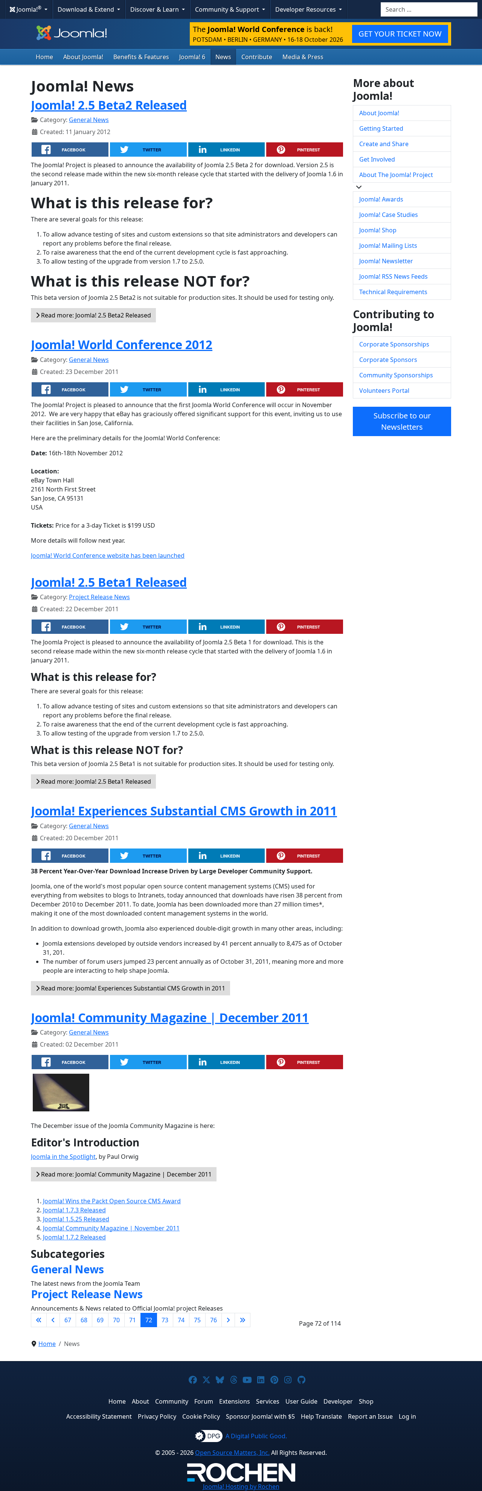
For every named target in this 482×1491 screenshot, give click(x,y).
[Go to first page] (39, 1320)
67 (67, 1320)
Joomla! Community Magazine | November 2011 (111, 1228)
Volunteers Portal (384, 390)
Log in (407, 1416)
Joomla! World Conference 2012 (121, 344)
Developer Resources (306, 9)
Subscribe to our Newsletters (402, 421)
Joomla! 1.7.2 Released (74, 1237)
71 (132, 1320)
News (223, 57)
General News (89, 120)
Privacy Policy (157, 1416)
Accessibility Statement (99, 1416)
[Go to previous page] (53, 1320)
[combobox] (429, 9)
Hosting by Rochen (241, 1486)
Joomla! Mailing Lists (388, 245)
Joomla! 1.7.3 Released (74, 1210)
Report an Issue (370, 1416)
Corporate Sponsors (388, 360)
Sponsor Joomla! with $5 (260, 1416)
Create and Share (384, 144)
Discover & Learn (155, 9)
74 (181, 1320)
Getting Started (381, 128)
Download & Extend (87, 9)
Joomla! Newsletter (386, 261)
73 (165, 1320)
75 (197, 1320)
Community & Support (228, 9)
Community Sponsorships (396, 375)
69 (100, 1320)
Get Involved (377, 159)
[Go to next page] (228, 1320)
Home (44, 57)
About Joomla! (83, 57)
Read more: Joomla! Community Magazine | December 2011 (126, 1174)
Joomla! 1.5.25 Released (76, 1219)
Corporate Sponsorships (394, 344)
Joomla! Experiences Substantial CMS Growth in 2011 (184, 811)
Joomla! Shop (378, 230)
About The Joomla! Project (396, 175)
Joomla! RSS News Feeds (393, 276)
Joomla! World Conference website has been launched (108, 555)
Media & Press (302, 57)
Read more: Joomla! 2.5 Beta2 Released (95, 315)
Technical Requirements (393, 292)
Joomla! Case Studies (388, 215)
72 (148, 1320)
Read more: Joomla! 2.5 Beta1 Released (95, 781)
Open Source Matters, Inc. (232, 1452)
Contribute (256, 57)
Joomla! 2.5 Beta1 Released (109, 582)
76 (213, 1320)
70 (116, 1320)
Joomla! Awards (381, 199)
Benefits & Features (141, 57)
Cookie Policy (201, 1416)
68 (84, 1320)
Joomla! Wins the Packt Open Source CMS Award (112, 1201)
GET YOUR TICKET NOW (400, 34)
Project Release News (99, 597)
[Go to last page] (242, 1320)
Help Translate (321, 1416)
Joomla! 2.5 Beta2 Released (109, 105)
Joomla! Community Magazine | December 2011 (170, 1017)
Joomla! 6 (192, 57)
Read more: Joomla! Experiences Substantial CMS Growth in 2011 (132, 988)
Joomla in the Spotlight (63, 1156)
